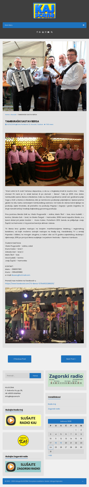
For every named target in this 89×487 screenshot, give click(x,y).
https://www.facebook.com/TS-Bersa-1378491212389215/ (29, 283)
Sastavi (40, 124)
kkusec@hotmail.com (21, 275)
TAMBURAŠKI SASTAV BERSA (22, 121)
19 (61, 443)
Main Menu (9, 25)
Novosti (13, 115)
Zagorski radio (54, 409)
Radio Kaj (52, 404)
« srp (50, 455)
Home (7, 115)
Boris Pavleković (22, 124)
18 (56, 443)
